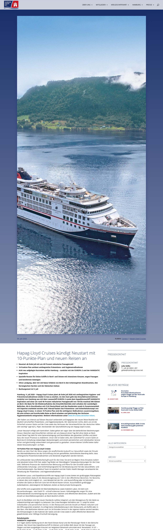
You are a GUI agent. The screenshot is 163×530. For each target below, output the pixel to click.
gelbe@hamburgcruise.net (132, 370)
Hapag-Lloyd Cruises (138, 339)
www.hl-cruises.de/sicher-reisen (81, 415)
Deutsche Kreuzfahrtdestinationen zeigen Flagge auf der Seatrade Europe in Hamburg (133, 393)
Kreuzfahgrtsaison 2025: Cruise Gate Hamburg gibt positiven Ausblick (133, 425)
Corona (125, 339)
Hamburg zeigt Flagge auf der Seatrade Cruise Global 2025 (132, 409)
